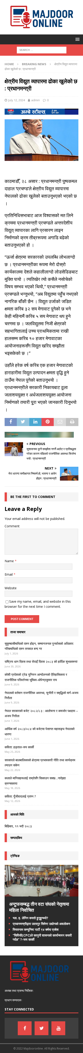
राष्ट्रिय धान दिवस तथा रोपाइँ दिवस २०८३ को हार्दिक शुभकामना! (41, 661)
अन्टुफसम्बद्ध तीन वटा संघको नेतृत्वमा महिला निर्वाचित (39, 907)
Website (11, 588)
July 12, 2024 (16, 100)
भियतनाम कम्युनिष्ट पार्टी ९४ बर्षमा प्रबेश (36, 929)
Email (9, 574)
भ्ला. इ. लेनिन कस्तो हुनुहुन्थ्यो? (30, 918)
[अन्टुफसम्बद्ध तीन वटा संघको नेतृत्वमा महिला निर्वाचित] (41, 893)
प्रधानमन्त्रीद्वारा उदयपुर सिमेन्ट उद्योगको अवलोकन (41, 923)
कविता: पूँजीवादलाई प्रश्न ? (20, 796)
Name (10, 561)
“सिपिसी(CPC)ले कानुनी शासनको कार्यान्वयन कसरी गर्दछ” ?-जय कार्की (42, 937)
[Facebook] (25, 1028)
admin (35, 100)
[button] (76, 39)
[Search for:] (41, 49)
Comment (12, 526)
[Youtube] (58, 1028)
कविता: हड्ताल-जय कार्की (19, 747)
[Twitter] (41, 1028)
